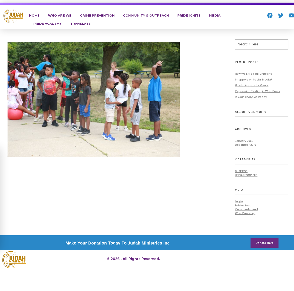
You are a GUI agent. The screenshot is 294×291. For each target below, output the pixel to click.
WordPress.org (245, 213)
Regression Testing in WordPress (257, 91)
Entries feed (243, 205)
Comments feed (246, 209)
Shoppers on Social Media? (253, 79)
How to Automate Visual (251, 85)
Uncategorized (246, 175)
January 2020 (244, 141)
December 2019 (245, 145)
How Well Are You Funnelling (253, 74)
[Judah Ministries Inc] (13, 16)
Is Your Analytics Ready (251, 97)
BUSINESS (241, 171)
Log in (239, 201)
